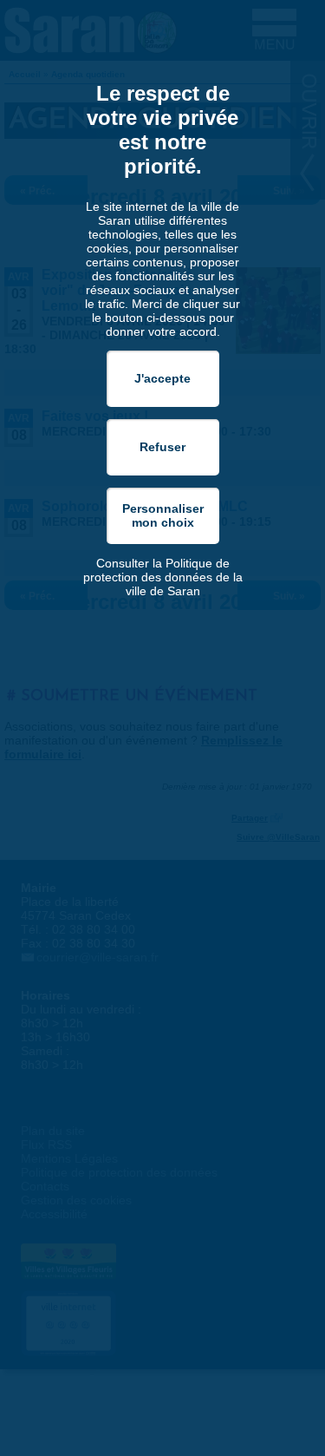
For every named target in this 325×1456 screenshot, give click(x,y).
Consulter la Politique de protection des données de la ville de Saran (163, 577)
